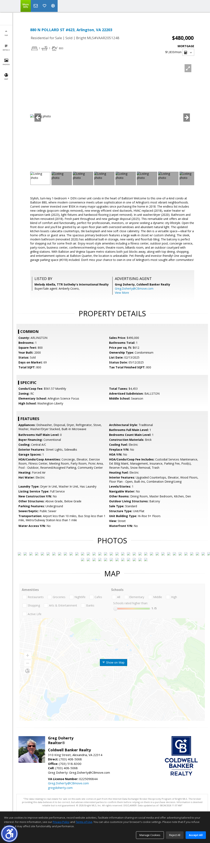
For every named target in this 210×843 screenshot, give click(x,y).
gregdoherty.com (60, 788)
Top (6, 35)
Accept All (196, 835)
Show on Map (114, 662)
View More (122, 293)
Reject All (174, 835)
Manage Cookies (149, 835)
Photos (6, 64)
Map (6, 79)
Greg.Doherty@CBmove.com (134, 288)
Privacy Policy (61, 822)
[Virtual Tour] (53, 6)
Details (6, 50)
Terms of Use (84, 822)
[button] (9, 834)
